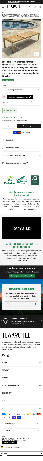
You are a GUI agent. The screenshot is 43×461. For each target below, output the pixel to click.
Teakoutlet (9, 437)
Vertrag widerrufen (9, 442)
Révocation (26, 438)
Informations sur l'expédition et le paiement (14, 440)
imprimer (18, 438)
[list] (21, 38)
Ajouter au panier (29, 126)
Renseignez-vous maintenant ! (21, 276)
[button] (39, 6)
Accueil (4, 12)
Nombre (4, 85)
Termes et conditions (8, 438)
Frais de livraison (12, 120)
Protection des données (8, 439)
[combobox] (21, 447)
